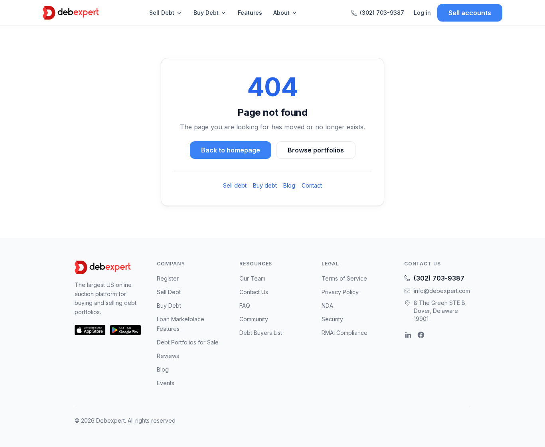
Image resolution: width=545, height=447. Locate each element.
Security (332, 319)
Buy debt (265, 185)
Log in (422, 12)
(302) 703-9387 (382, 12)
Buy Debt (206, 12)
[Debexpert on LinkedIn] (408, 335)
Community (253, 319)
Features (250, 12)
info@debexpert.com (442, 290)
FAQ (244, 305)
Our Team (252, 278)
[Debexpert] (71, 13)
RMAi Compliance (344, 332)
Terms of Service (344, 278)
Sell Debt (161, 12)
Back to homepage (230, 150)
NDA (327, 305)
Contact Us (253, 292)
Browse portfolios (316, 150)
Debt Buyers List (260, 332)
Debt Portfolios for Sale (188, 342)
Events (165, 383)
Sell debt (235, 185)
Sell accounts (469, 13)
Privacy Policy (340, 292)
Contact (312, 185)
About (281, 12)
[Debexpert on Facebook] (421, 335)
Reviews (168, 355)
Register (168, 278)
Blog (289, 185)
